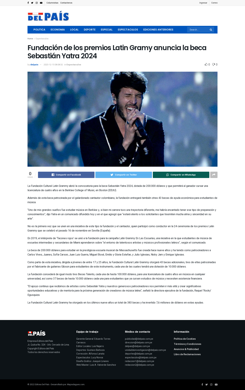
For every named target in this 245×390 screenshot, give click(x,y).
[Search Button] (211, 30)
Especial (106, 29)
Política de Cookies (185, 339)
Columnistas (52, 2)
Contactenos (66, 2)
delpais (34, 64)
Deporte (90, 29)
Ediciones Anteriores (158, 29)
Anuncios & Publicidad (186, 349)
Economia (58, 29)
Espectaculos (128, 29)
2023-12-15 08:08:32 (53, 64)
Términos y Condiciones (187, 344)
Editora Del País (42, 384)
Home (30, 38)
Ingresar (203, 2)
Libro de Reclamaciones (187, 354)
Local (74, 29)
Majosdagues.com (75, 384)
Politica (39, 29)
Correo (214, 2)
